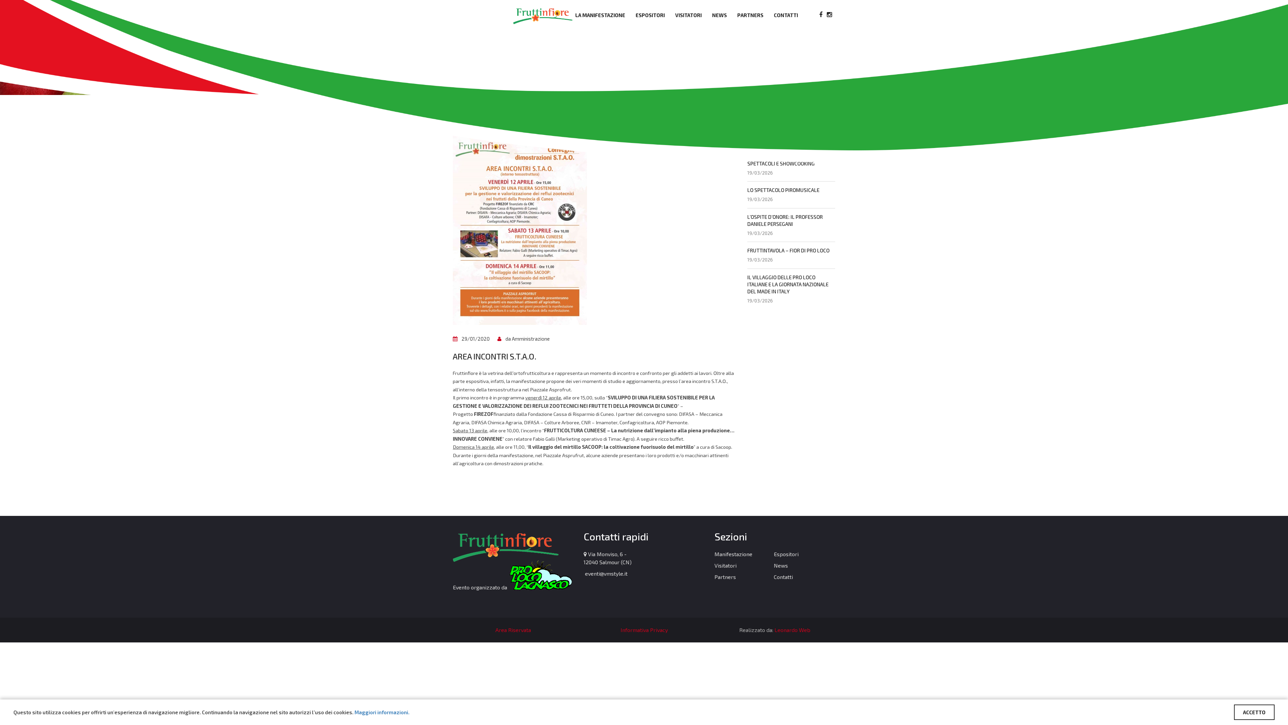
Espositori (650, 15)
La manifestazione (600, 15)
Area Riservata (513, 630)
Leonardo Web (792, 630)
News (719, 15)
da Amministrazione (527, 339)
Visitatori (688, 15)
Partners (750, 15)
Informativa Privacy (644, 630)
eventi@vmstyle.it (606, 573)
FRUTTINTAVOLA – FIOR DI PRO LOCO (788, 250)
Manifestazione (733, 554)
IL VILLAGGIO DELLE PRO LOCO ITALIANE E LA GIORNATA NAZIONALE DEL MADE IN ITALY (787, 284)
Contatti (786, 15)
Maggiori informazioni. (382, 712)
